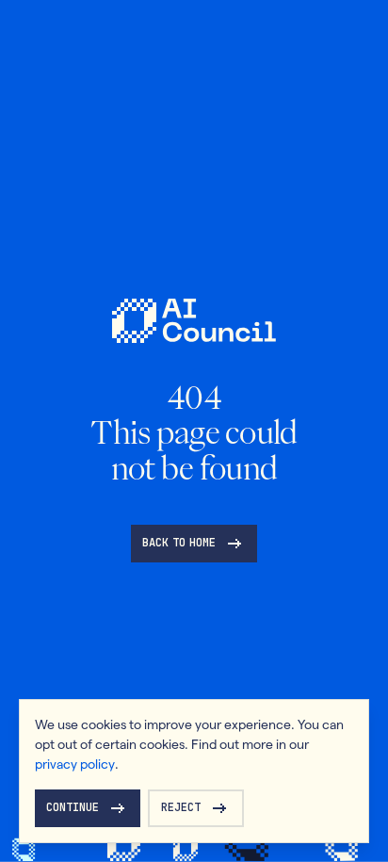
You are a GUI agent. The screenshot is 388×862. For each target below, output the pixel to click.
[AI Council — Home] (193, 321)
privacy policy (75, 764)
